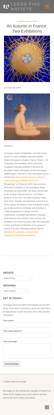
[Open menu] (47, 6)
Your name (9, 321)
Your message (10, 341)
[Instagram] (47, 407)
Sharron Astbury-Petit (27, 21)
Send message (11, 364)
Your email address (13, 331)
